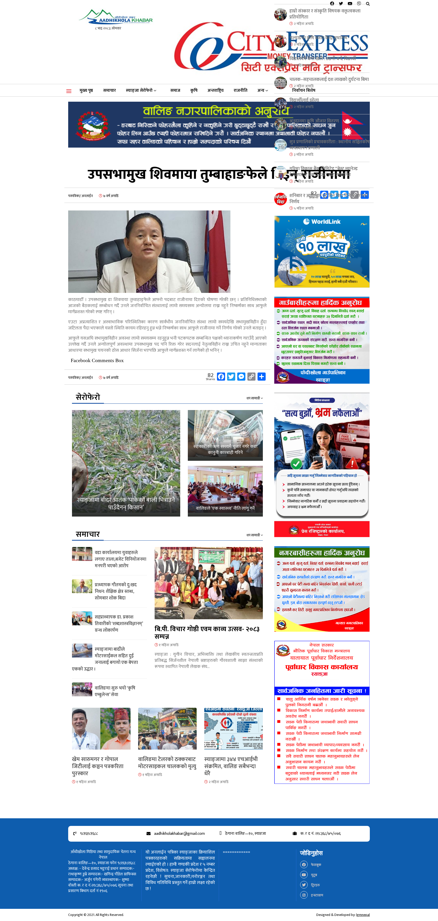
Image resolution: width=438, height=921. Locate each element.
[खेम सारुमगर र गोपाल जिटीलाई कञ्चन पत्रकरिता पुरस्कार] (101, 731)
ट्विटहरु (315, 885)
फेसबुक (315, 865)
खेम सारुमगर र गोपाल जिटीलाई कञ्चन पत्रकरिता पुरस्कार (97, 766)
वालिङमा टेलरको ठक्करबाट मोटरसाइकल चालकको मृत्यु (167, 763)
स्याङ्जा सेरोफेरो (139, 90)
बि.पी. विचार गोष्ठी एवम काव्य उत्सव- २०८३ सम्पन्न (207, 633)
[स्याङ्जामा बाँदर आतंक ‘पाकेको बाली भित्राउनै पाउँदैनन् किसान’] (126, 463)
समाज (175, 90)
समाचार (109, 90)
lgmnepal (363, 915)
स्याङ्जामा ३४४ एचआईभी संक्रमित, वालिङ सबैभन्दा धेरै (231, 766)
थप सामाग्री (254, 398)
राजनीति (240, 90)
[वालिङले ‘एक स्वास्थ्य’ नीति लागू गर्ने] (225, 491)
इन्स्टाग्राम (316, 895)
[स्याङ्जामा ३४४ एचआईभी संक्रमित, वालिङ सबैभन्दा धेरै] (233, 731)
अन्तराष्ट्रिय (216, 90)
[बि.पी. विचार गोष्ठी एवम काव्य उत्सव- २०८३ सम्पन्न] (209, 586)
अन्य (261, 90)
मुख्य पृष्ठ (86, 90)
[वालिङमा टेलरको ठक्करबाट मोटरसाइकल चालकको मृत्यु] (167, 731)
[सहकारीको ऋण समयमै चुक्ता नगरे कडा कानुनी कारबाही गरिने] (225, 435)
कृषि (193, 90)
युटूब (313, 875)
